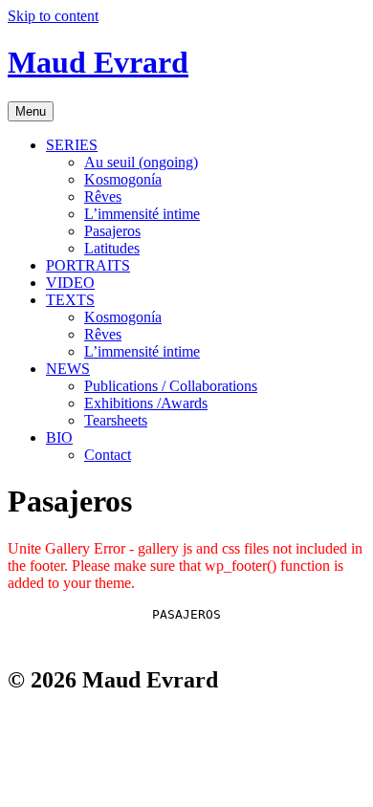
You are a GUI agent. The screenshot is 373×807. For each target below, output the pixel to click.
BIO (59, 437)
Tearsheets (115, 420)
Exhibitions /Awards (146, 403)
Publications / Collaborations (170, 386)
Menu (30, 111)
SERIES (72, 145)
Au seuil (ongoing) (141, 162)
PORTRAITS (88, 265)
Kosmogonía (123, 179)
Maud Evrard (98, 62)
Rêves (102, 196)
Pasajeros (112, 231)
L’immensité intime (142, 214)
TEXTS (70, 300)
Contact (107, 455)
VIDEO (70, 282)
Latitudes (112, 248)
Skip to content (53, 16)
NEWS (68, 368)
